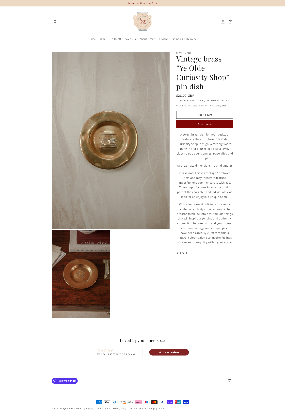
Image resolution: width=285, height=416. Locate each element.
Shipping (200, 100)
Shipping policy (156, 408)
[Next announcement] (232, 3)
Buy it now (205, 124)
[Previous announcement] (53, 3)
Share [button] (183, 252)
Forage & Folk (66, 408)
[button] (55, 21)
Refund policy (103, 408)
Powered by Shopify (83, 408)
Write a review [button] (169, 352)
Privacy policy (120, 408)
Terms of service (138, 408)
